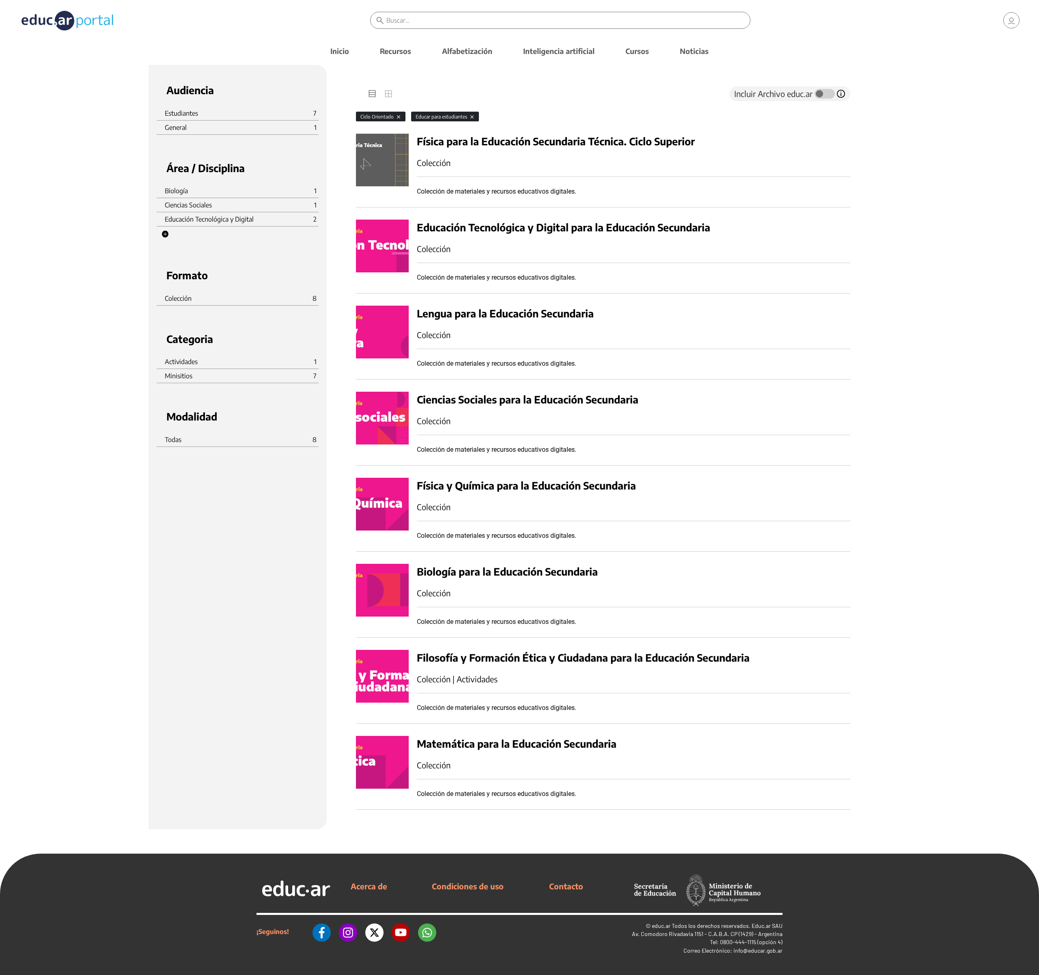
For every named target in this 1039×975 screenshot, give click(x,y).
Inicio (339, 51)
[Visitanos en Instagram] (348, 931)
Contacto (566, 886)
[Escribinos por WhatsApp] (427, 931)
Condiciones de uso (468, 886)
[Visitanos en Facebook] (322, 931)
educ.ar (661, 925)
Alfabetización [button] (467, 51)
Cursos (637, 51)
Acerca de (369, 886)
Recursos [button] (395, 51)
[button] (165, 234)
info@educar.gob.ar (757, 950)
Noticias (694, 51)
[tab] (372, 93)
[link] (1011, 20)
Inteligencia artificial (559, 51)
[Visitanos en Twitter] (374, 931)
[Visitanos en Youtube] (401, 931)
